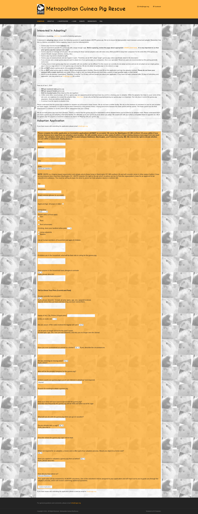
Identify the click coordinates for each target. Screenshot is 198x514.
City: (39, 161)
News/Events (92, 21)
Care (74, 21)
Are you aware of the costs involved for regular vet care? (58, 325)
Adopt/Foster (63, 21)
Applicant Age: (43, 204)
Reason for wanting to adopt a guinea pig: (53, 388)
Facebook (157, 6)
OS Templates (157, 511)
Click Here (80, 97)
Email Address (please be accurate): (51, 195)
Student (42, 234)
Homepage (40, 21)
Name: (40, 142)
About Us (50, 21)
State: (40, 166)
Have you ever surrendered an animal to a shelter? (56, 347)
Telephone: (42, 189)
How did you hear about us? (48, 474)
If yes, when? (42, 363)
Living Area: (42, 210)
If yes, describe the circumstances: (92, 347)
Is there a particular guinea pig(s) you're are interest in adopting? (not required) (66, 380)
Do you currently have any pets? (49, 296)
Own (41, 217)
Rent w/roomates (46, 224)
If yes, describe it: (44, 427)
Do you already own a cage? (48, 425)
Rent (41, 220)
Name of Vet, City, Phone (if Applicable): (52, 315)
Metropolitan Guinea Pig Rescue (86, 8)
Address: (41, 147)
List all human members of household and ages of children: (59, 240)
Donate (82, 21)
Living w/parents (46, 232)
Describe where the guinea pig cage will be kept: (55, 438)
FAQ (101, 21)
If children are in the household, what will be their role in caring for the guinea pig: (67, 255)
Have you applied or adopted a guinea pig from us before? (59, 459)
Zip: (39, 184)
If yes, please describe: (46, 274)
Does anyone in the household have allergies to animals (58, 270)
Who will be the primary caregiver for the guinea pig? (57, 371)
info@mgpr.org (144, 6)
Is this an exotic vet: (45, 319)
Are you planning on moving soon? (50, 361)
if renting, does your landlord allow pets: (52, 228)
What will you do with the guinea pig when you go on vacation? (61, 417)
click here (57, 36)
